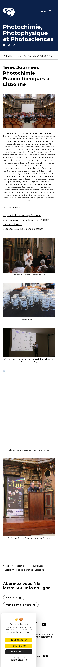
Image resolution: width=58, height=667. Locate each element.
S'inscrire (11, 597)
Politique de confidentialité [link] (19, 658)
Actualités (8, 56)
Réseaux (19, 566)
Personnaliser (18, 651)
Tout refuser (19, 645)
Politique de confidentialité (37, 634)
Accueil (6, 566)
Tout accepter (19, 640)
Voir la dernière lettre (18, 604)
